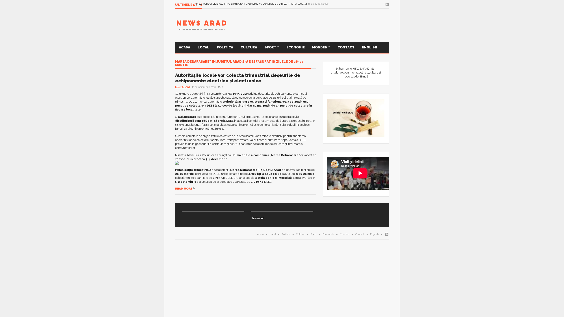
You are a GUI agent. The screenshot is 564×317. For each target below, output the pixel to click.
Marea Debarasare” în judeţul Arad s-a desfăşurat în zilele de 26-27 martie (239, 63)
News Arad (202, 23)
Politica (225, 47)
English (369, 47)
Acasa (184, 47)
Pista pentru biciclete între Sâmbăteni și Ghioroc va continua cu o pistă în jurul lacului (252, 4)
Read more (183, 188)
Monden (320, 47)
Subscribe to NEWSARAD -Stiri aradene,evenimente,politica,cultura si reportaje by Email (356, 72)
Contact (346, 47)
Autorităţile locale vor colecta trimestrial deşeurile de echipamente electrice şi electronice (237, 78)
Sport (271, 47)
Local (203, 47)
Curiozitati (182, 87)
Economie (295, 47)
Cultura (249, 47)
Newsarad (257, 218)
